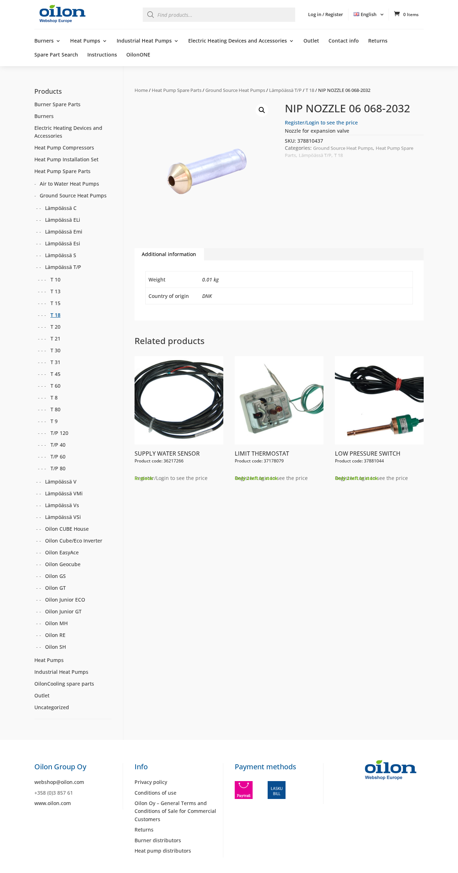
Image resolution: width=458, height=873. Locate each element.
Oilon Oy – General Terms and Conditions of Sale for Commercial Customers (175, 811)
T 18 (310, 90)
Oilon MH (56, 623)
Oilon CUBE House (67, 528)
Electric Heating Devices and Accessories (237, 41)
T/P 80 (57, 468)
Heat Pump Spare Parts (176, 90)
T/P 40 (57, 444)
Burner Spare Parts (57, 104)
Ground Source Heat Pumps (235, 90)
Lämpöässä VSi (63, 517)
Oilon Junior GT (63, 611)
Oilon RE (55, 635)
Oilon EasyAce (62, 552)
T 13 (55, 291)
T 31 (55, 362)
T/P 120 (59, 433)
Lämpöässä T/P (285, 90)
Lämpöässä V (61, 481)
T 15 (55, 303)
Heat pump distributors (163, 850)
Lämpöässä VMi (64, 493)
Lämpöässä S (60, 255)
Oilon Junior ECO (65, 599)
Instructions (102, 55)
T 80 (55, 409)
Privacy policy (151, 782)
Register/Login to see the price (321, 122)
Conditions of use (155, 792)
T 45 (55, 374)
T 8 (54, 397)
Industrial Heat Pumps (144, 41)
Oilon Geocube (63, 564)
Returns (378, 41)
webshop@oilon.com (59, 782)
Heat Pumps (85, 41)
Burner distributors (158, 840)
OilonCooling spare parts (64, 683)
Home (141, 90)
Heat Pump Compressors (64, 147)
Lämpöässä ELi (62, 219)
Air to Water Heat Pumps (69, 183)
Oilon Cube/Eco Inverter (73, 540)
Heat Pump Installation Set (66, 159)
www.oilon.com (52, 803)
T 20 (55, 326)
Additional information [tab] (169, 254)
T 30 (55, 350)
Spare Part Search (56, 55)
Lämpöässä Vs (62, 505)
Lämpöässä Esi (62, 243)
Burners (44, 41)
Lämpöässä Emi (63, 231)
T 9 (54, 421)
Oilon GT (55, 587)
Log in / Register (325, 14)
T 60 (55, 385)
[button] (261, 110)
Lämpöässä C (61, 208)
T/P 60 (57, 456)
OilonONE (138, 55)
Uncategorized (51, 707)
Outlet (311, 41)
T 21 (55, 338)
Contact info (343, 41)
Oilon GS (55, 576)
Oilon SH (55, 646)
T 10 (55, 279)
